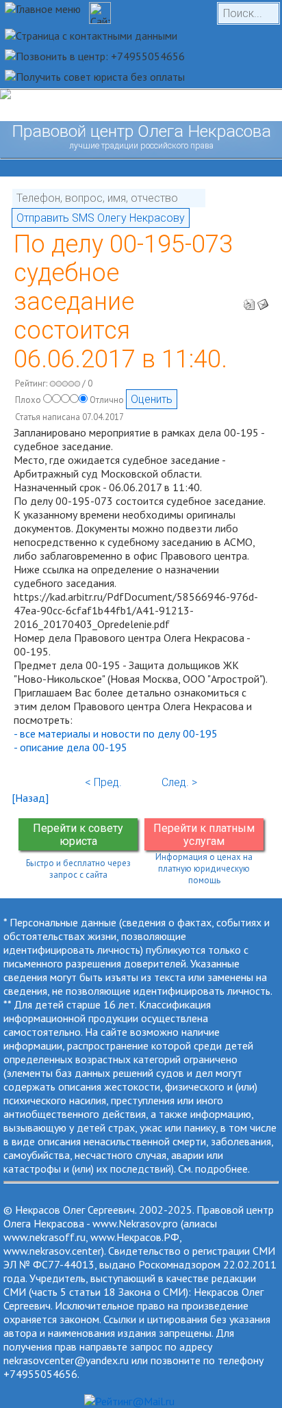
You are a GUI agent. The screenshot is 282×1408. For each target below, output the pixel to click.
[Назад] (30, 798)
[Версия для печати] (249, 300)
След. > (179, 782)
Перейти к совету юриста (78, 835)
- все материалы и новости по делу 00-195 (116, 733)
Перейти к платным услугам (204, 835)
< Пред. (103, 782)
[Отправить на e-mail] (262, 300)
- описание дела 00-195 (70, 747)
